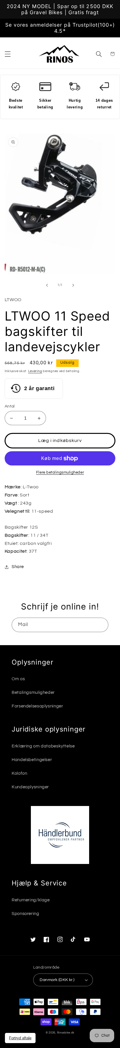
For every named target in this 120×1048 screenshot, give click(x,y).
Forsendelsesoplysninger (37, 706)
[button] (7, 54)
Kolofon (19, 773)
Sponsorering (25, 913)
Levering (35, 371)
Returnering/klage (31, 900)
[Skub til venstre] (46, 285)
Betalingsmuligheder (33, 692)
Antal (10, 406)
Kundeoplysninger (30, 787)
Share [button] (18, 567)
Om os (18, 679)
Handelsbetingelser (32, 760)
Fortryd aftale (20, 1038)
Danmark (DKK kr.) (57, 980)
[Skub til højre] (73, 285)
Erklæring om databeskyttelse (43, 746)
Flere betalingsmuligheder (60, 472)
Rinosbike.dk (66, 1032)
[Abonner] (101, 625)
